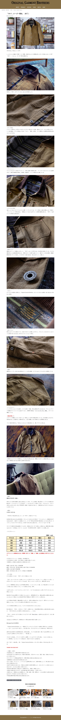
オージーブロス (30, 717)
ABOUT (17, 7)
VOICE (34, 7)
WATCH (39, 7)
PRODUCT (23, 7)
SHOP (44, 7)
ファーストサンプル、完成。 (41, 410)
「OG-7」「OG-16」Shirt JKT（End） (14, 680)
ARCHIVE (29, 7)
